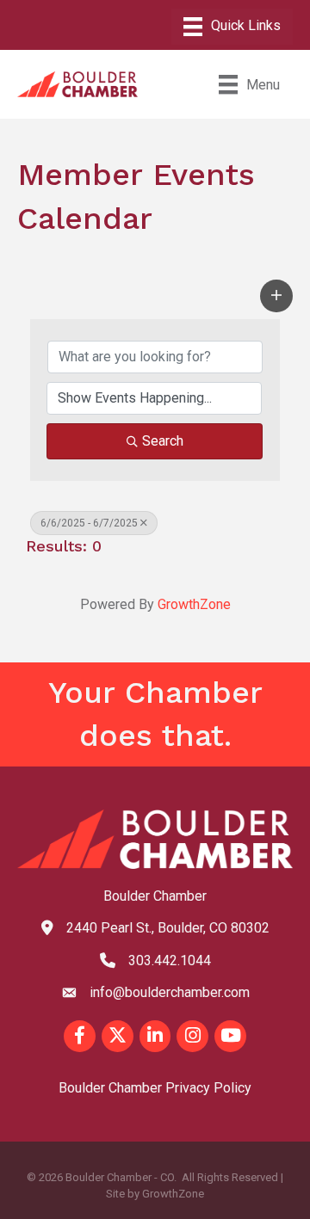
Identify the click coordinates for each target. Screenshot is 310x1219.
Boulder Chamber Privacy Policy (155, 1088)
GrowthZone (194, 604)
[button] (276, 296)
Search (162, 441)
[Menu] (232, 27)
